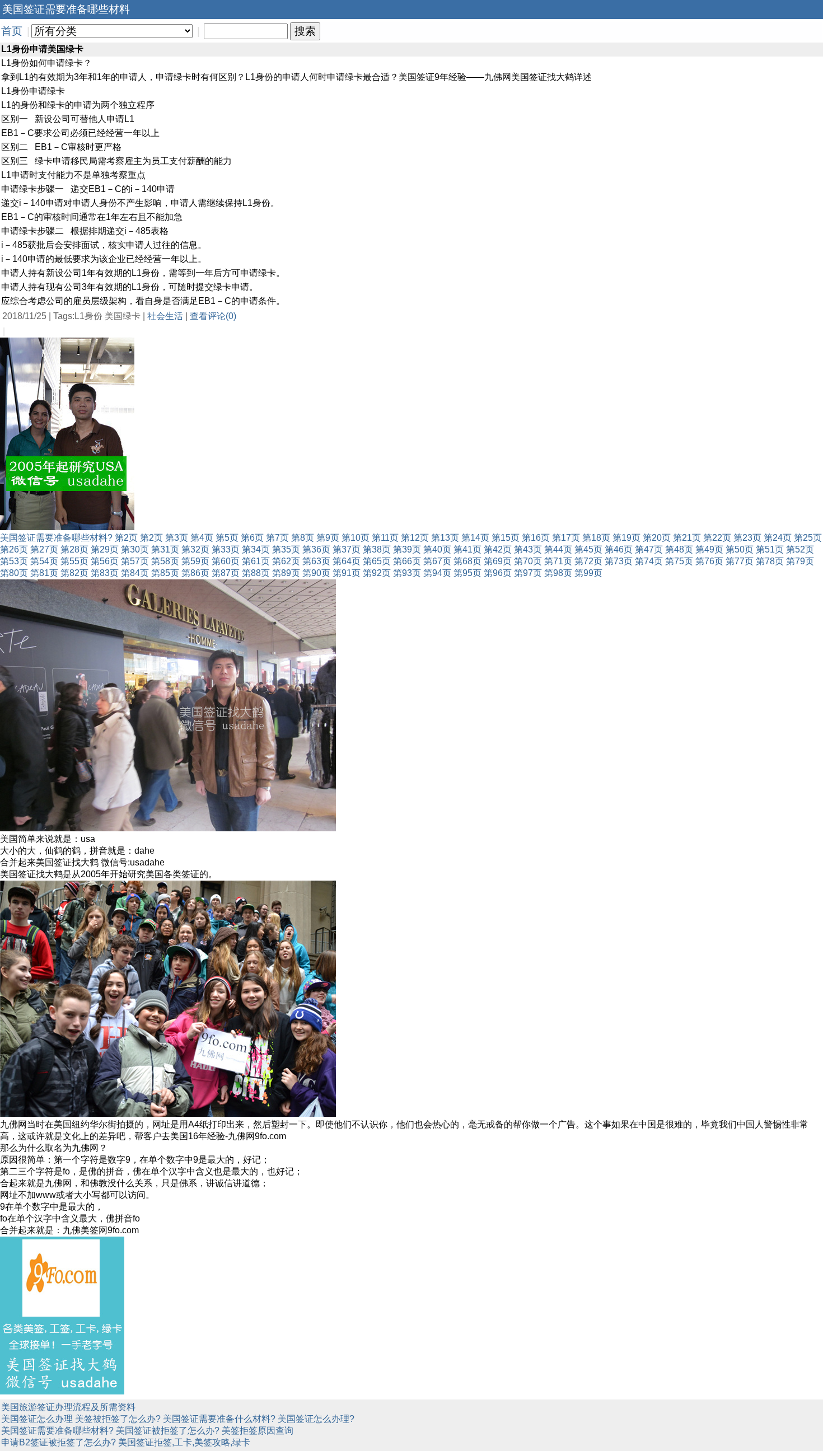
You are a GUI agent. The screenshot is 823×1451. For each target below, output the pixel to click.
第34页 (256, 549)
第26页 (14, 549)
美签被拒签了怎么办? (118, 1419)
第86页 (195, 573)
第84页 (135, 573)
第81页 (44, 573)
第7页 (277, 537)
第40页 (437, 549)
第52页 (800, 549)
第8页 (302, 537)
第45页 (588, 549)
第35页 (286, 549)
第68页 (467, 561)
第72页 (588, 561)
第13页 (445, 537)
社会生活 (165, 316)
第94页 (437, 573)
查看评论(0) (213, 316)
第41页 (467, 549)
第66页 (407, 561)
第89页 (286, 573)
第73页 (619, 561)
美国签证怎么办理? (316, 1419)
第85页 (165, 573)
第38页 (377, 549)
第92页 (377, 573)
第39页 (407, 549)
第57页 (135, 561)
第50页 (740, 549)
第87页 (226, 573)
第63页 (316, 561)
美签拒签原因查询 (257, 1430)
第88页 (256, 573)
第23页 (747, 537)
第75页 (679, 561)
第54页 (44, 561)
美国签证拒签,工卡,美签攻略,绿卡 (184, 1442)
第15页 (506, 537)
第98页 (558, 573)
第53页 (14, 561)
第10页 (356, 537)
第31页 (165, 549)
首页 (11, 31)
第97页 (528, 573)
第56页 (105, 561)
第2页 (126, 537)
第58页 (165, 561)
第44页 (558, 549)
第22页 (717, 537)
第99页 (588, 573)
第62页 (286, 561)
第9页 (327, 537)
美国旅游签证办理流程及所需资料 (68, 1407)
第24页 (778, 537)
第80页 (14, 573)
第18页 (596, 537)
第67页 (437, 561)
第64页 (347, 561)
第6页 (252, 537)
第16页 (536, 537)
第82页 (74, 573)
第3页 (176, 537)
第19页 (626, 537)
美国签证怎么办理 (37, 1419)
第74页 (649, 561)
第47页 (649, 549)
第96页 (498, 573)
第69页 (498, 561)
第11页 (385, 537)
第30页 (135, 549)
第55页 (74, 561)
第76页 (709, 561)
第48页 (679, 549)
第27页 (44, 549)
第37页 (347, 549)
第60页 (226, 561)
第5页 (227, 537)
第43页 (528, 549)
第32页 (195, 549)
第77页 (740, 561)
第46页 (619, 549)
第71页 (558, 561)
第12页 (415, 537)
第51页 (770, 549)
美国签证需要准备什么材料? (219, 1419)
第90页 (316, 573)
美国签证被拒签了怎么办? (167, 1430)
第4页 (201, 537)
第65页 (377, 561)
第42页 (498, 549)
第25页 (808, 537)
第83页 (105, 573)
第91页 (347, 573)
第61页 (256, 561)
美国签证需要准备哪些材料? (56, 537)
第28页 (74, 549)
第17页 (566, 537)
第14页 (475, 537)
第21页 (687, 537)
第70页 (528, 561)
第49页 (709, 549)
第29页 (105, 549)
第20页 (657, 537)
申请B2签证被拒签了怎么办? (58, 1442)
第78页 (770, 561)
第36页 (316, 549)
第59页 (195, 561)
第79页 (800, 561)
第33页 (226, 549)
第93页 (407, 573)
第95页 (467, 573)
